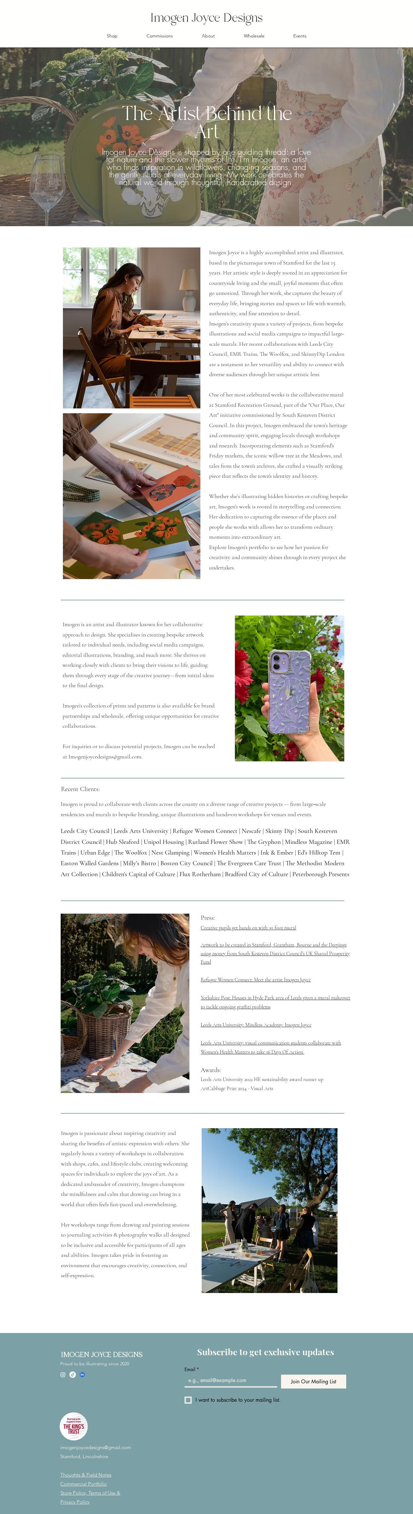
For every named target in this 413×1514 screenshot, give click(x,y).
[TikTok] (72, 1374)
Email (192, 1369)
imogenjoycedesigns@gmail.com (95, 1447)
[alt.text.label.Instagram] (63, 1374)
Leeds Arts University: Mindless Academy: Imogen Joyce (256, 1025)
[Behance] (82, 1374)
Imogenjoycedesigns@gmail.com (104, 756)
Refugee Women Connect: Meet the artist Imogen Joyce (256, 980)
